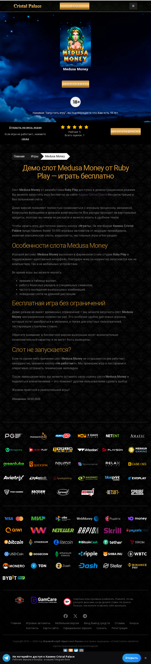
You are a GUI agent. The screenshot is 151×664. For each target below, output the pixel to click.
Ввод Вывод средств (97, 623)
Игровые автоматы (38, 623)
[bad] (63, 127)
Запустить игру (75, 84)
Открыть (131, 658)
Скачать (101, 628)
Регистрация (119, 628)
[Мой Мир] (81, 651)
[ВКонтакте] (65, 651)
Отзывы (120, 623)
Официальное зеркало (77, 628)
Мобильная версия (67, 623)
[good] (80, 127)
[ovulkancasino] (65, 616)
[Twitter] (76, 651)
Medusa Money (55, 156)
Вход (74, 6)
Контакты (32, 628)
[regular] (75, 127)
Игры (34, 156)
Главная (19, 156)
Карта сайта (51, 628)
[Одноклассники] (71, 651)
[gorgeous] (86, 127)
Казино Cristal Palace (92, 194)
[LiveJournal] (87, 651)
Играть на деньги (126, 131)
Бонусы (134, 623)
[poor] (69, 127)
